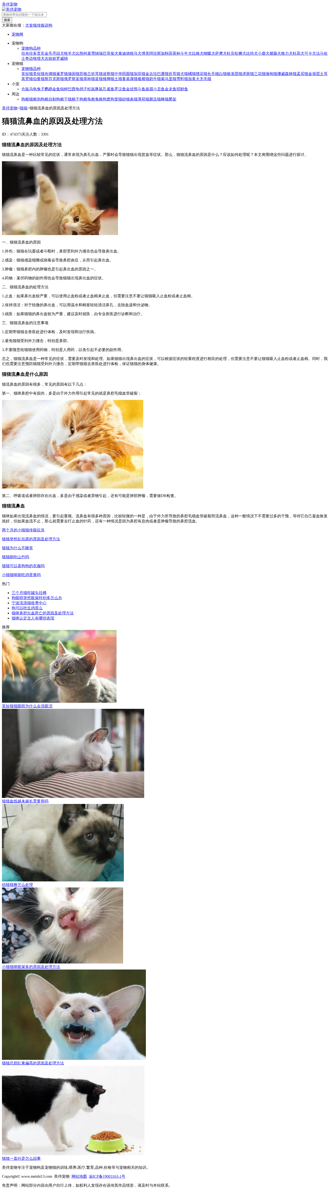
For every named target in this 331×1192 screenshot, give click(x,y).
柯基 (87, 53)
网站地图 (79, 1176)
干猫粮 (70, 99)
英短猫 (27, 74)
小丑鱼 (159, 89)
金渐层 (314, 74)
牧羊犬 (70, 53)
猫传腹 (39, 25)
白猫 (223, 74)
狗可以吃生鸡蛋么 (27, 608)
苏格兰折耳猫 (91, 74)
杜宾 (231, 53)
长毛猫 (213, 74)
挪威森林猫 (287, 74)
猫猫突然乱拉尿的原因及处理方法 (31, 539)
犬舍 (29, 25)
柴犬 (114, 53)
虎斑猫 (248, 74)
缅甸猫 (271, 74)
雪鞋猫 (182, 79)
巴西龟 (73, 89)
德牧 (130, 53)
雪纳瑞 (97, 53)
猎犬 (41, 58)
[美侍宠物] (11, 9)
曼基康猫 (130, 79)
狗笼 (114, 99)
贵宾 (41, 53)
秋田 (169, 53)
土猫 (118, 79)
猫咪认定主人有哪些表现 (33, 618)
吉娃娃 (50, 58)
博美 (145, 53)
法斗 (320, 53)
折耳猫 (174, 74)
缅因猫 (73, 74)
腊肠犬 (275, 53)
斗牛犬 (186, 53)
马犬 (138, 53)
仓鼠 (25, 89)
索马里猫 (168, 79)
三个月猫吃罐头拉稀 (29, 593)
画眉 (149, 89)
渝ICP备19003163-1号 (107, 1176)
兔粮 (99, 99)
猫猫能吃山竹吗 (15, 557)
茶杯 (176, 53)
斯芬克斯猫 (54, 79)
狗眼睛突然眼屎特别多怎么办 (37, 598)
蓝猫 (99, 79)
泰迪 (122, 53)
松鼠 (91, 89)
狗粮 (25, 99)
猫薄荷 (139, 99)
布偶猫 (50, 74)
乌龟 (33, 89)
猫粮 (33, 99)
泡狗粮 (42, 99)
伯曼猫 (39, 79)
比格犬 (198, 53)
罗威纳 (62, 58)
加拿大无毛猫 (199, 79)
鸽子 (83, 89)
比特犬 (252, 53)
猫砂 (122, 99)
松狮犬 (240, 53)
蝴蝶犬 (209, 53)
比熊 (79, 53)
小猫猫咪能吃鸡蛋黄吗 (21, 575)
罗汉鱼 (120, 89)
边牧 (33, 58)
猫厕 (149, 99)
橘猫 (192, 74)
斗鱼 (141, 89)
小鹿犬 (263, 53)
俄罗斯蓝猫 (73, 79)
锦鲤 (64, 89)
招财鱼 (182, 89)
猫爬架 (170, 99)
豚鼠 (99, 89)
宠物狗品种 (31, 48)
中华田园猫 (124, 74)
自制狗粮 (56, 99)
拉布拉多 (29, 53)
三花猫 (260, 74)
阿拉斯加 (157, 53)
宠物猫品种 (31, 69)
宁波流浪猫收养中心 (29, 603)
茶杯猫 (89, 79)
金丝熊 (132, 89)
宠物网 (17, 34)
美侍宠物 (9, 4)
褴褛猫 (143, 79)
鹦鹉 (48, 89)
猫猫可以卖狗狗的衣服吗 (23, 566)
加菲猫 (139, 74)
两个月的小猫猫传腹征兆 (23, 530)
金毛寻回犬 (54, 53)
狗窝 (106, 99)
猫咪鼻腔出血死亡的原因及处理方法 (43, 613)
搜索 (7, 20)
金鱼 (56, 89)
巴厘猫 (163, 74)
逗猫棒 (159, 99)
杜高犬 (298, 53)
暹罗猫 (62, 74)
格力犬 (287, 53)
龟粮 (91, 99)
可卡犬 (310, 53)
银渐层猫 (234, 74)
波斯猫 (108, 74)
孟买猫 (302, 74)
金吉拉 (151, 74)
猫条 (130, 99)
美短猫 (39, 74)
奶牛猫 (155, 79)
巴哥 (106, 53)
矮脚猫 (108, 79)
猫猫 (23, 108)
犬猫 (184, 74)
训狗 (48, 25)
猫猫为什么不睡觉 (17, 548)
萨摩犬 (221, 53)
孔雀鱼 (108, 89)
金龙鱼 (170, 89)
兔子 (41, 89)
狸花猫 (201, 74)
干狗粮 (81, 99)
